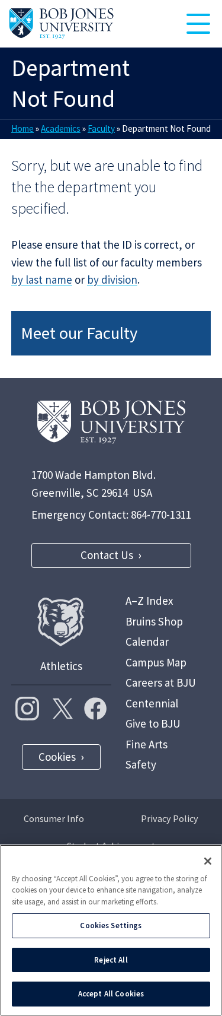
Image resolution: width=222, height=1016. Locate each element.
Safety (141, 764)
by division (112, 279)
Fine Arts (147, 744)
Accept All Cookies (111, 994)
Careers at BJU (161, 682)
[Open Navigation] (198, 23)
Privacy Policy (169, 818)
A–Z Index (149, 600)
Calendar (147, 641)
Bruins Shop (154, 621)
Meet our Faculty (79, 333)
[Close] (208, 861)
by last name (41, 279)
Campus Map (156, 662)
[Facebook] (95, 708)
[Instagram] (27, 708)
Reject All (110, 960)
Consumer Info (54, 818)
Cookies (57, 757)
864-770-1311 (161, 514)
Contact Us (107, 555)
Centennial (152, 703)
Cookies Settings (110, 925)
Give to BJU (153, 723)
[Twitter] (61, 708)
